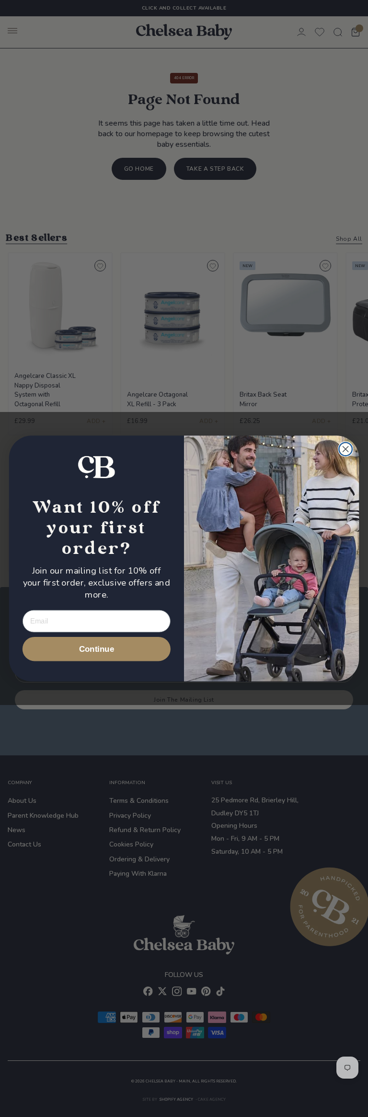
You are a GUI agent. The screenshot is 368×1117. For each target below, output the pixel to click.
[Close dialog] (345, 449)
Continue (96, 649)
